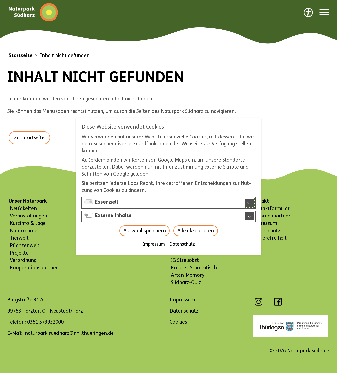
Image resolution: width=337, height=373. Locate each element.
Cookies (178, 322)
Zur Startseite (29, 137)
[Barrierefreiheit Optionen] (308, 12)
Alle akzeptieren (195, 231)
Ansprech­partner (271, 216)
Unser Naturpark (28, 201)
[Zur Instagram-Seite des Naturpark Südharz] (258, 304)
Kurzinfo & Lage (28, 223)
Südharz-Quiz (186, 282)
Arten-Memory (187, 275)
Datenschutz (182, 244)
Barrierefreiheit (269, 238)
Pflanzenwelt (24, 245)
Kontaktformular (271, 208)
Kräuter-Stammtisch (194, 268)
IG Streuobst (185, 260)
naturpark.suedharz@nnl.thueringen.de (69, 333)
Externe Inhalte (113, 215)
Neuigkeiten (23, 208)
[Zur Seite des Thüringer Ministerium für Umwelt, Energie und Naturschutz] (291, 326)
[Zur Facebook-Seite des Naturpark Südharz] (277, 304)
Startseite (21, 55)
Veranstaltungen (28, 216)
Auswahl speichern (144, 231)
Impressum (153, 244)
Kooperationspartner (34, 268)
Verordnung (23, 260)
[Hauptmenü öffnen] (324, 12)
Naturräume (23, 231)
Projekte (19, 253)
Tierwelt (19, 238)
